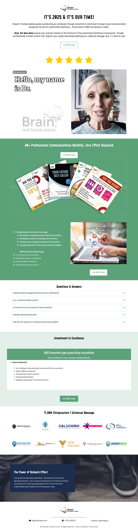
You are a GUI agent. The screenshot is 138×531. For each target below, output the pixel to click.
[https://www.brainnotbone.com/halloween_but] (69, 60)
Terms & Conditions (81, 527)
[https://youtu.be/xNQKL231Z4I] (69, 187)
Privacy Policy (93, 527)
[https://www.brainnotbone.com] (69, 8)
